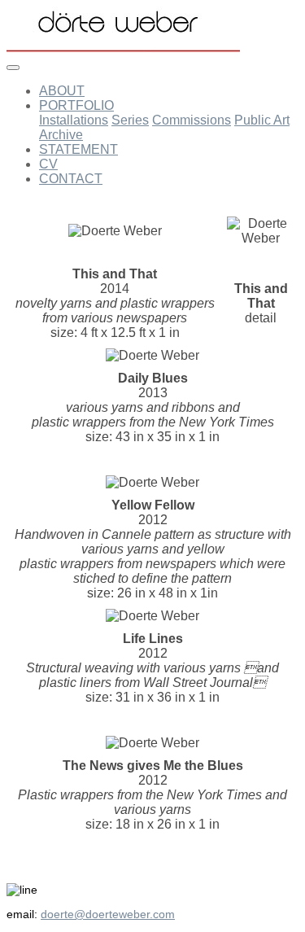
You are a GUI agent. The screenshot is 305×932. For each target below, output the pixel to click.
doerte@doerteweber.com (108, 914)
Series (130, 120)
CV (48, 164)
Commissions (191, 120)
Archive (61, 135)
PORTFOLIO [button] (76, 105)
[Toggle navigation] (13, 67)
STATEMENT (78, 149)
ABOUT (62, 91)
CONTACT (70, 179)
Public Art (262, 120)
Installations (73, 120)
